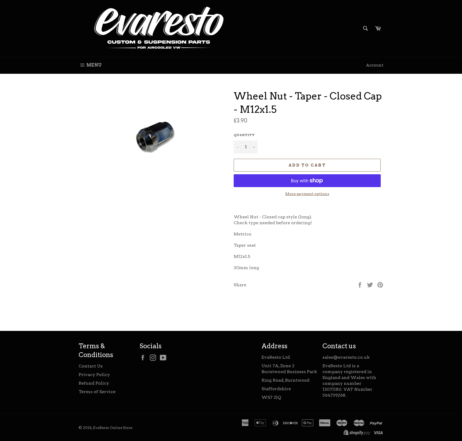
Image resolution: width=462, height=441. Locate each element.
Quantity (244, 135)
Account (374, 65)
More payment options (307, 194)
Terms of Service (97, 391)
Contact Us (91, 366)
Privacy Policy (94, 374)
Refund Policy (94, 383)
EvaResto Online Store (112, 428)
